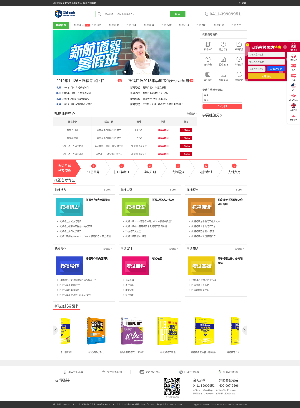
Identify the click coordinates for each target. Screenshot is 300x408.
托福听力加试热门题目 (70, 221)
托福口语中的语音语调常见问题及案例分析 (146, 226)
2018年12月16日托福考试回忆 (77, 104)
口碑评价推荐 (191, 372)
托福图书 (237, 25)
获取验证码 (276, 69)
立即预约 (266, 76)
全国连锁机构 (230, 372)
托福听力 (114, 25)
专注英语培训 (114, 372)
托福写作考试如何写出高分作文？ (76, 295)
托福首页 (61, 25)
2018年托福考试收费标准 (203, 280)
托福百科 (184, 25)
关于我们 (57, 404)
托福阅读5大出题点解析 (154, 87)
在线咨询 (186, 130)
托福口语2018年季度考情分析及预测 (158, 81)
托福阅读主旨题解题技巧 (203, 236)
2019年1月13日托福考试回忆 (76, 87)
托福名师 (97, 25)
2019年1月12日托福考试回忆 (76, 93)
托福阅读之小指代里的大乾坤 (205, 221)
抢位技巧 (129, 295)
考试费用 (129, 285)
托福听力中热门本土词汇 (155, 98)
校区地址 (242, 3)
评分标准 (129, 280)
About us (66, 404)
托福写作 (167, 25)
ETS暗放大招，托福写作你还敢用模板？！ (163, 104)
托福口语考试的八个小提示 (156, 93)
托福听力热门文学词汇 (70, 231)
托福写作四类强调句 (69, 290)
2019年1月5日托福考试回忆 (76, 98)
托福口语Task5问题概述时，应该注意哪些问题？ (149, 221)
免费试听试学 (152, 372)
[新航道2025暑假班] (111, 63)
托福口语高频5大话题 (135, 236)
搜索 (177, 14)
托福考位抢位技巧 (200, 290)
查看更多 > (192, 113)
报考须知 (129, 290)
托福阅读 (149, 25)
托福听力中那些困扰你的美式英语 (76, 226)
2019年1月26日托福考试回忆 (80, 81)
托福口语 (132, 25)
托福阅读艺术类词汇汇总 (203, 226)
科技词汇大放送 (133, 231)
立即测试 (222, 106)
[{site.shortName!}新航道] (65, 14)
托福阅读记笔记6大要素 (203, 231)
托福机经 (202, 25)
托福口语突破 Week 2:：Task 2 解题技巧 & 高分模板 (85, 236)
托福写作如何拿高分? (70, 285)
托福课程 (79, 25)
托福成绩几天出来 (200, 285)
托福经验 (219, 25)
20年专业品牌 (75, 372)
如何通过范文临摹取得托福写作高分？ (78, 280)
